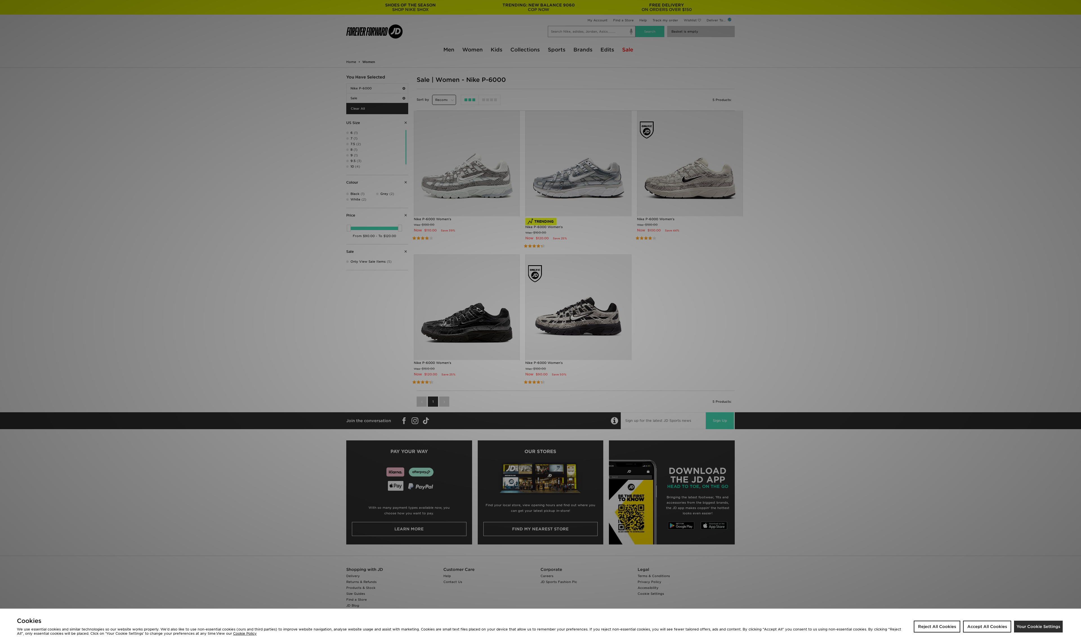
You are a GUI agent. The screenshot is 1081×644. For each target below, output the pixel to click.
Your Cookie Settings (1038, 626)
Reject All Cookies (937, 626)
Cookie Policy (245, 633)
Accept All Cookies (987, 626)
